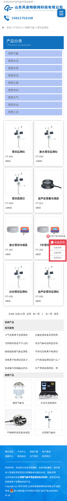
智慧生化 (13, 104)
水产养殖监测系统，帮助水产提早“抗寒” (48, 368)
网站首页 (9, 451)
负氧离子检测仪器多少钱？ (18, 359)
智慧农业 (13, 75)
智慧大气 (13, 97)
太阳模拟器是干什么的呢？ (18, 343)
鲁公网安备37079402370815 (27, 491)
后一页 (49, 314)
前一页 (36, 314)
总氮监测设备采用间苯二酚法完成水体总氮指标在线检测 (48, 335)
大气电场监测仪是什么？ (47, 359)
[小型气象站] (33, 8)
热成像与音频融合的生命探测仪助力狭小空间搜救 (18, 368)
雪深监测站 (42, 27)
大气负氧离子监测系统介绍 (18, 335)
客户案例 (46, 451)
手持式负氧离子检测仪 (46, 351)
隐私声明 (51, 472)
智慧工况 (13, 112)
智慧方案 (34, 451)
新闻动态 (21, 456)
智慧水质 (13, 68)
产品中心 (18, 27)
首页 (9, 27)
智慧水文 (13, 60)
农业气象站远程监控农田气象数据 (48, 343)
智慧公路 (13, 82)
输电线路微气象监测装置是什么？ (18, 351)
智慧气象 (29, 27)
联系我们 (46, 456)
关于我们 (34, 456)
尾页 (56, 314)
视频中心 (9, 456)
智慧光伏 (13, 90)
